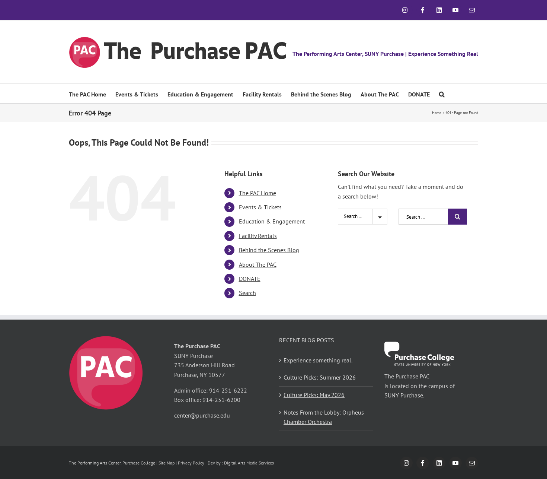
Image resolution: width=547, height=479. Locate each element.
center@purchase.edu (202, 415)
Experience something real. (318, 360)
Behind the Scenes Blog (269, 250)
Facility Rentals (258, 236)
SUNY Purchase (403, 395)
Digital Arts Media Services (249, 463)
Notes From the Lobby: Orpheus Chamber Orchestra (324, 417)
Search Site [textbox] (355, 216)
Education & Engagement (272, 221)
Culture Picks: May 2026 (314, 395)
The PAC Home (257, 193)
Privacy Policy (191, 463)
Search (247, 292)
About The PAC (257, 264)
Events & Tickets (260, 207)
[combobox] (362, 216)
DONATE (249, 278)
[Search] (442, 93)
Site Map (167, 463)
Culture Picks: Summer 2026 (320, 377)
